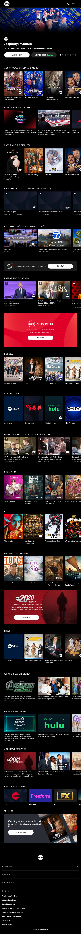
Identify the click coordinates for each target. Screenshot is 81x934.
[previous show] (4, 33)
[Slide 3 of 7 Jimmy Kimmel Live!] (65, 55)
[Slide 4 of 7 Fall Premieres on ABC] (68, 55)
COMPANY (7, 866)
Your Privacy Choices (9, 896)
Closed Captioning (8, 904)
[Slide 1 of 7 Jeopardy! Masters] (60, 55)
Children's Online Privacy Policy (13, 908)
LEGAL (5, 891)
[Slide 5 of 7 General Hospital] (70, 55)
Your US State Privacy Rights (12, 912)
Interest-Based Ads (9, 900)
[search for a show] (68, 4)
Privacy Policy (7, 925)
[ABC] (6, 4)
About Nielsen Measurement (12, 916)
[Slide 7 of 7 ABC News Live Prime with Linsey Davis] (75, 55)
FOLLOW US (8, 883)
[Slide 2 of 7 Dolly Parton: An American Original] (63, 55)
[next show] (77, 33)
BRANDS (6, 875)
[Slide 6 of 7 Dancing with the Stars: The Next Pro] (73, 55)
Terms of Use (6, 920)
